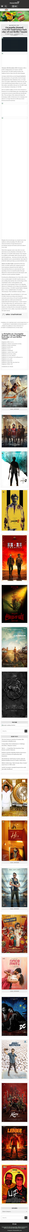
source (9, 348)
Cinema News (13, 25)
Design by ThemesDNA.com (14, 1230)
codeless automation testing (14, 343)
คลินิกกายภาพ (10, 342)
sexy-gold (9, 359)
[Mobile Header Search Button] (5, 6)
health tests (10, 347)
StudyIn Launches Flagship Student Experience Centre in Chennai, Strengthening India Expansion (14, 754)
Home (18, 25)
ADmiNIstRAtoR (9, 34)
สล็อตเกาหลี (9, 364)
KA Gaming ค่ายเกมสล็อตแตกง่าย (15, 357)
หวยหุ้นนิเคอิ (10, 350)
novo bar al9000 (11, 355)
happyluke (9, 360)
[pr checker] (8, 725)
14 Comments (15, 35)
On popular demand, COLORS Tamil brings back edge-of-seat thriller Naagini (14, 29)
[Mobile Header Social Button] (2, 6)
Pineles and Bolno (11, 345)
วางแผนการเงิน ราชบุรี (12, 352)
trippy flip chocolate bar (13, 362)
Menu (16, 6)
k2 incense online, (11, 353)
